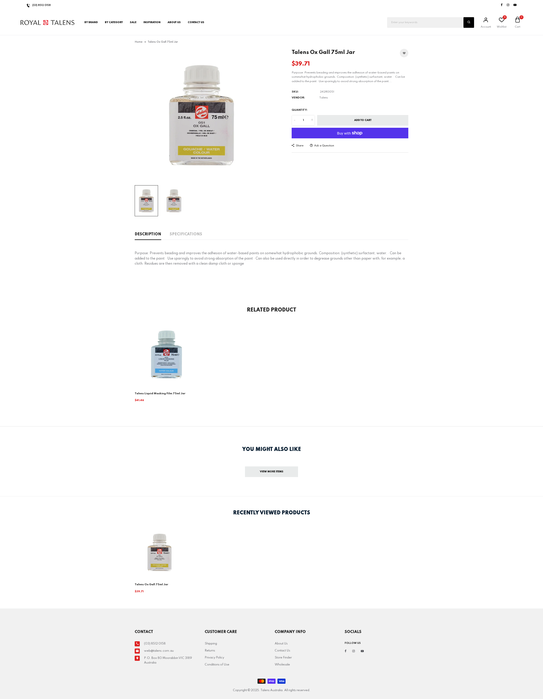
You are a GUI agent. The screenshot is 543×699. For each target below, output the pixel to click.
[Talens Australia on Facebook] (501, 5)
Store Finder (283, 657)
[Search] (468, 22)
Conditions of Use (217, 664)
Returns (210, 650)
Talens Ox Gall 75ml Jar (151, 584)
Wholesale (282, 664)
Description (148, 234)
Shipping (211, 643)
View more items (271, 471)
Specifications (186, 234)
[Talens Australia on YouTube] (515, 5)
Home (139, 42)
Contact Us (282, 650)
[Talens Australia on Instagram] (508, 5)
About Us (174, 22)
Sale (133, 22)
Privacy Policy (214, 657)
